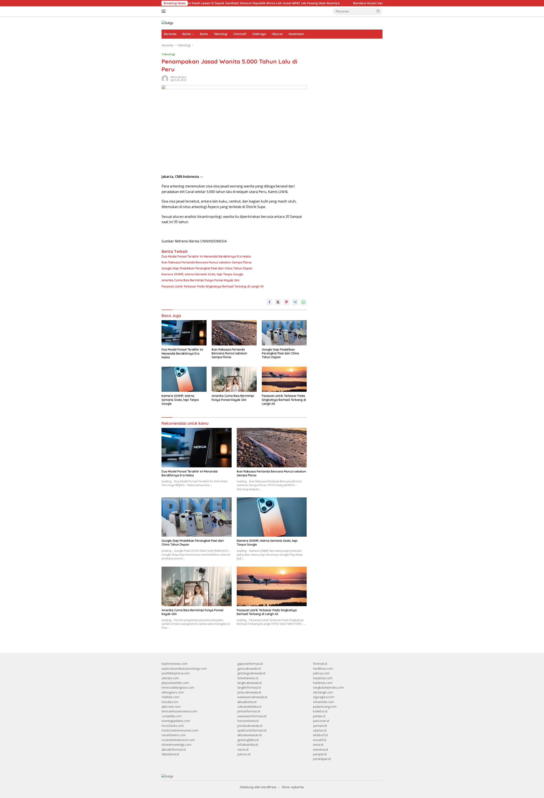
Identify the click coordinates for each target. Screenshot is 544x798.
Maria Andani (178, 77)
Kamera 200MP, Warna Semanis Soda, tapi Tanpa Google (202, 274)
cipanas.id (319, 730)
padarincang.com (325, 707)
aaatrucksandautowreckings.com (184, 668)
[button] (378, 11)
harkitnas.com (322, 683)
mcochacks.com (173, 726)
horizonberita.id (248, 721)
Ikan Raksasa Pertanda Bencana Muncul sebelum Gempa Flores (207, 262)
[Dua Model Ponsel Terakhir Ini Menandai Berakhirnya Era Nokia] (184, 332)
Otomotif (239, 34)
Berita (186, 34)
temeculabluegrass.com (178, 687)
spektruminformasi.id (251, 730)
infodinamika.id (247, 745)
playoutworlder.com (175, 683)
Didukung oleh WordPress (258, 787)
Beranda (170, 34)
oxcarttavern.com (174, 735)
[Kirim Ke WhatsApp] (303, 302)
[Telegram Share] (295, 302)
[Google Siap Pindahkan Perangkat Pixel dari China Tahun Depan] (284, 332)
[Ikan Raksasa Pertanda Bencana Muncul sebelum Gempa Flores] (234, 332)
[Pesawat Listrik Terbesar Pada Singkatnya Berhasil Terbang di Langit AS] (284, 379)
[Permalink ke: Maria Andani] (165, 78)
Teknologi (220, 34)
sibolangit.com (323, 692)
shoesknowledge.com (176, 745)
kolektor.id (320, 711)
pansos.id (243, 754)
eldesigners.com (173, 692)
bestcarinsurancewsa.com (179, 711)
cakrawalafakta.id (249, 707)
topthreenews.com (174, 664)
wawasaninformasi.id (251, 716)
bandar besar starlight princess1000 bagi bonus (345, 56)
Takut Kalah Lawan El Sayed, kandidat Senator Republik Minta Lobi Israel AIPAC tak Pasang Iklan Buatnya (220, 3)
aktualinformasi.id (174, 749)
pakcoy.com (321, 673)
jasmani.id (320, 726)
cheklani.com (170, 697)
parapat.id (320, 754)
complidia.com (171, 716)
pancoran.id (321, 721)
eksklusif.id (320, 735)
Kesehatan (296, 34)
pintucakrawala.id (249, 692)
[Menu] (164, 11)
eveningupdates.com (176, 721)
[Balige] (167, 23)
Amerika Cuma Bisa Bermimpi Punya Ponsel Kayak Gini (200, 280)
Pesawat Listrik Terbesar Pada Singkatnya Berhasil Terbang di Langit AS (213, 286)
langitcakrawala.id (249, 683)
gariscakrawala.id (249, 668)
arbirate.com (170, 678)
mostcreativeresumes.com (180, 730)
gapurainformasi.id (250, 664)
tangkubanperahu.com (328, 687)
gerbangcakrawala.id (251, 673)
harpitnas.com (323, 678)
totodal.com (170, 702)
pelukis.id (319, 716)
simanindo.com (323, 702)
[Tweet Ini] (278, 302)
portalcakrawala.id (249, 726)
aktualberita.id (246, 702)
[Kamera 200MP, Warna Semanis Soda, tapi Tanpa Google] (184, 379)
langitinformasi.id (249, 687)
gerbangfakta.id (248, 740)
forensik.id (320, 664)
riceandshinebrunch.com (178, 740)
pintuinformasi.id (248, 711)
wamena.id (320, 749)
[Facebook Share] (269, 302)
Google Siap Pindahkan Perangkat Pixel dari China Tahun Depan (207, 268)
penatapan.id (322, 759)
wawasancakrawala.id (252, 697)
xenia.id (318, 745)
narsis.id (242, 749)
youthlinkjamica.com (176, 673)
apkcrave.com (171, 707)
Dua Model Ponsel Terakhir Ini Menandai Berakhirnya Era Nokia (206, 256)
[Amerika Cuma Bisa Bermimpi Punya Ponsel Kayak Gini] (234, 379)
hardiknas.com (323, 668)
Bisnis (204, 34)
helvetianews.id (247, 678)
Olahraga (259, 34)
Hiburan (277, 34)
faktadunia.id (170, 754)
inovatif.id (319, 740)
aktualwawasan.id (249, 735)
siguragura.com (323, 697)
